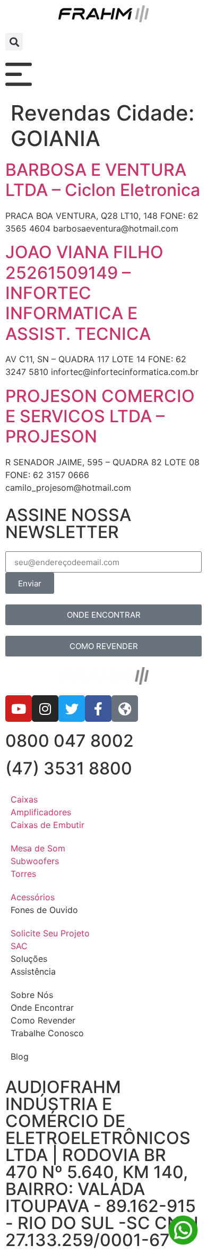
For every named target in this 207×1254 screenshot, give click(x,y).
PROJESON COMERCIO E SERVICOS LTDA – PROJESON (100, 416)
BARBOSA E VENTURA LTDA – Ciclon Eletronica (102, 179)
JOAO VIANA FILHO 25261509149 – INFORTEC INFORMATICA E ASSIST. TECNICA (84, 293)
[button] (14, 41)
